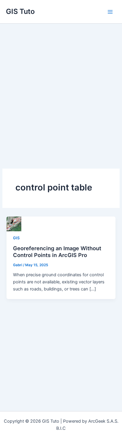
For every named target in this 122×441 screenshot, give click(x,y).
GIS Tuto (20, 11)
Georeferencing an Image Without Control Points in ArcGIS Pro (57, 252)
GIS (16, 238)
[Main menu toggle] (110, 11)
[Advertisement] (61, 87)
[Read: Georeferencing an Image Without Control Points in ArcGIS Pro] (14, 223)
